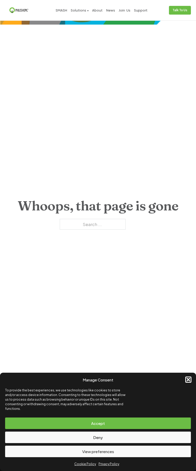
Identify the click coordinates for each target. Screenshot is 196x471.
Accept (98, 423)
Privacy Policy (109, 464)
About (97, 10)
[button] (188, 379)
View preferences (98, 451)
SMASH (61, 10)
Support (141, 10)
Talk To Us (180, 10)
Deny (98, 437)
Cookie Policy (85, 464)
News (110, 10)
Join (122, 10)
